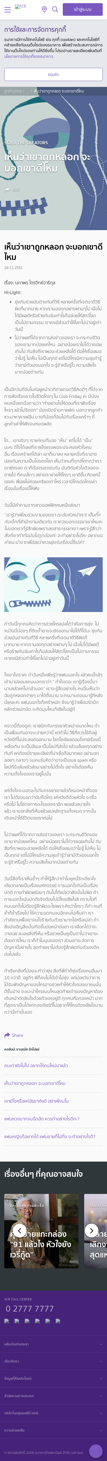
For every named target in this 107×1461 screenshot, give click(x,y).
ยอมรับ (53, 74)
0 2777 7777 (30, 1307)
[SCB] (20, 6)
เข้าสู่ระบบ (83, 9)
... (27, 91)
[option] (41, 1231)
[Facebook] (6, 1320)
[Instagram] (58, 1320)
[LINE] (17, 1320)
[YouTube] (37, 1320)
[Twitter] (47, 1320)
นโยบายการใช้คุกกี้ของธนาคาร (28, 56)
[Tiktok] (27, 1320)
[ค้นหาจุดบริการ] (44, 9)
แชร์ (16, 189)
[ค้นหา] (55, 9)
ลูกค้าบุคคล (12, 91)
